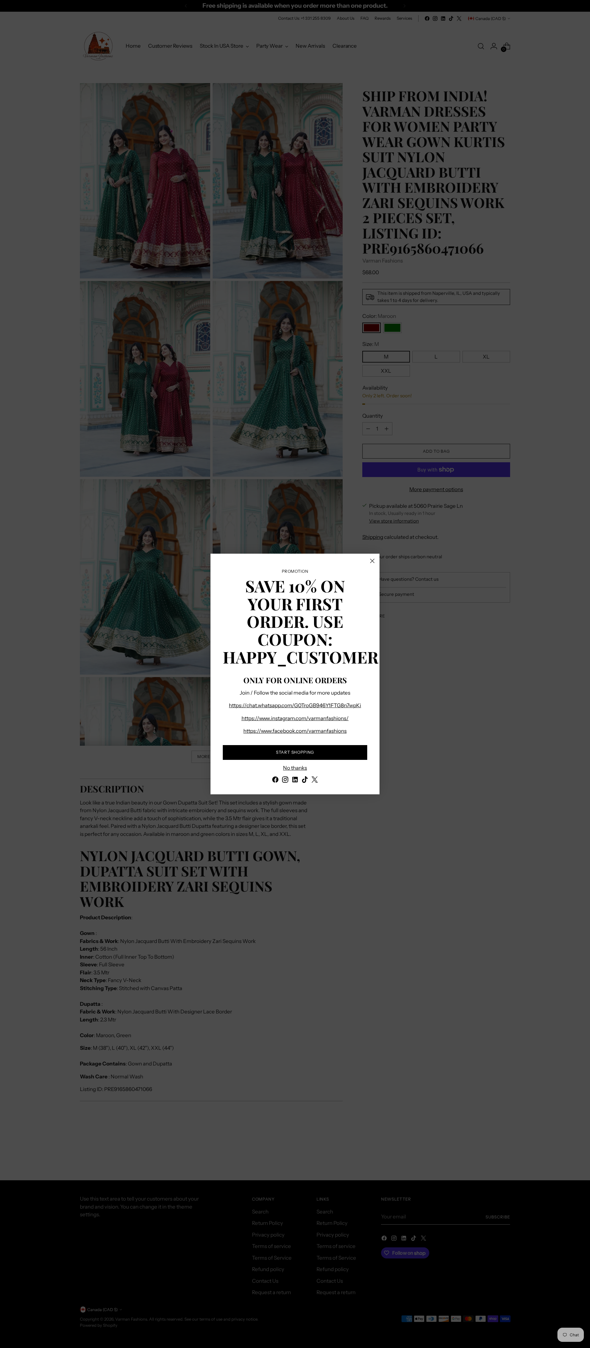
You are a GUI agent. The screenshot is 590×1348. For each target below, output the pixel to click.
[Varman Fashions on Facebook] (275, 781)
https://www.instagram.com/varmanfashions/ (295, 718)
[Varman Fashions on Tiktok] (305, 781)
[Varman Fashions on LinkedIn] (295, 781)
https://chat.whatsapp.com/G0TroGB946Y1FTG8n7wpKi (295, 705)
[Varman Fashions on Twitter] (314, 781)
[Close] (372, 561)
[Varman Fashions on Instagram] (285, 781)
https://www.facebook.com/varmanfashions (295, 731)
